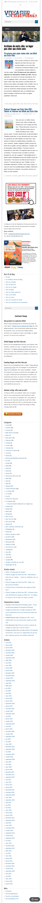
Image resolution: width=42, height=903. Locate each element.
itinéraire (8, 486)
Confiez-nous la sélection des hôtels (22, 326)
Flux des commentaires (12, 896)
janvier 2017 (9, 787)
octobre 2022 (9, 711)
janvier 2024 (9, 701)
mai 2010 (8, 876)
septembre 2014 (10, 820)
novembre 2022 (10, 708)
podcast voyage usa (11, 534)
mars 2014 (9, 825)
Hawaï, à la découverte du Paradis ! (16, 572)
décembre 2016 (10, 790)
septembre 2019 (10, 749)
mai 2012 (8, 840)
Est (7, 460)
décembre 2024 (10, 673)
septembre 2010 (10, 871)
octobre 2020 (9, 734)
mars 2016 (9, 797)
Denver (8, 455)
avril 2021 (8, 726)
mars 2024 (9, 696)
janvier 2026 (9, 647)
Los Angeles (9, 501)
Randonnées (9, 539)
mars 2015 (9, 810)
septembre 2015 (10, 800)
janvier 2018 (9, 769)
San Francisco (10, 547)
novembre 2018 (10, 754)
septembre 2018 (10, 759)
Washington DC (10, 565)
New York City (28, 103)
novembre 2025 (10, 652)
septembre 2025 (10, 658)
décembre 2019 (10, 746)
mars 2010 (9, 878)
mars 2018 (9, 767)
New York (8, 516)
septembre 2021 (10, 724)
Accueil (8, 277)
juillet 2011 (9, 851)
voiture (7, 557)
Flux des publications (12, 893)
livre (7, 496)
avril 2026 (8, 642)
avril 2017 (8, 779)
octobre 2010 (9, 868)
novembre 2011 (10, 845)
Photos (8, 532)
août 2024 (8, 683)
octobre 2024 (9, 678)
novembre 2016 (10, 792)
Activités (8, 427)
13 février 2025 (28, 114)
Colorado (8, 448)
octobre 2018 (9, 757)
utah (7, 554)
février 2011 (9, 858)
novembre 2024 (10, 675)
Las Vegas (9, 491)
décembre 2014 (10, 818)
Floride (7, 463)
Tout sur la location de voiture (14, 300)
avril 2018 (8, 764)
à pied (7, 425)
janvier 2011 (9, 861)
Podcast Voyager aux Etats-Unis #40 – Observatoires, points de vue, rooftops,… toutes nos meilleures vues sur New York (22, 577)
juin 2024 (8, 688)
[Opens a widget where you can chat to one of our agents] (34, 899)
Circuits (8, 445)
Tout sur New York (11, 284)
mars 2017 (9, 782)
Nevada (8, 514)
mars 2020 (9, 744)
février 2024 (9, 698)
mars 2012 (9, 843)
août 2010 (8, 873)
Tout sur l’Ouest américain (13, 292)
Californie (8, 440)
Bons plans (9, 103)
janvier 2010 (9, 884)
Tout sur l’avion (10, 297)
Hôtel (18, 103)
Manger (8, 509)
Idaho (7, 483)
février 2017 (9, 785)
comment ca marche (11, 175)
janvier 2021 (9, 729)
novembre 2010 (10, 866)
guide (14, 103)
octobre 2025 (9, 655)
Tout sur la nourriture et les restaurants (16, 302)
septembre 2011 (10, 848)
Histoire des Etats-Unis (12, 476)
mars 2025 (9, 665)
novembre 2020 (10, 731)
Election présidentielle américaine (15, 458)
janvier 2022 (9, 719)
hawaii (7, 471)
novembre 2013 (10, 828)
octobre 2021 (9, 721)
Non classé (36, 103)
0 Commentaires (29, 58)
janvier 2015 (9, 815)
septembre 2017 (10, 777)
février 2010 (9, 881)
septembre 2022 (10, 713)
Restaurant (9, 542)
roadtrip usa (9, 544)
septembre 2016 (10, 795)
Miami (7, 511)
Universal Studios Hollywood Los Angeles (19, 504)
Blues (7, 435)
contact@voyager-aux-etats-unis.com (19, 234)
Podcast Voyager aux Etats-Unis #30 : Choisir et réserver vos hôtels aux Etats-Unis (21, 110)
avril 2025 (8, 663)
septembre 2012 (10, 838)
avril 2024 (8, 693)
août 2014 (8, 823)
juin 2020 (8, 739)
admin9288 (9, 58)
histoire (8, 473)
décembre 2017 (10, 772)
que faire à (9, 537)
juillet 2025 (9, 660)
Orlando (8, 524)
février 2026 (9, 645)
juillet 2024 (9, 686)
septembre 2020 (10, 736)
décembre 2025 (10, 650)
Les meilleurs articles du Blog (14, 279)
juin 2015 (8, 805)
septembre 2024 (10, 680)
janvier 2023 (9, 706)
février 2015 (9, 812)
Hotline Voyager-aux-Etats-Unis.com (23, 349)
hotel (21, 103)
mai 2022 (8, 716)
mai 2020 (8, 741)
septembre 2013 (10, 833)
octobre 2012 (9, 835)
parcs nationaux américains (13, 526)
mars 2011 (8, 856)
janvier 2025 (9, 670)
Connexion (9, 891)
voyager (8, 559)
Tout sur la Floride (11, 282)
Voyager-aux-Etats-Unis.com (13, 114)
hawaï (7, 468)
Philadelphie (9, 529)
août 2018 (8, 762)
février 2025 (9, 668)
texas (7, 552)
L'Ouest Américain (11, 488)
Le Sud (8, 493)
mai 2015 (8, 807)
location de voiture (11, 498)
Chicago (8, 443)
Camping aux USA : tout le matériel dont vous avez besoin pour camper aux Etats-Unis (21, 612)
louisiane (8, 506)
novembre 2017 (10, 774)
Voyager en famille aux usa (13, 562)
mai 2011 (8, 853)
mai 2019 (8, 752)
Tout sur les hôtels (11, 294)
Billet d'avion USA (11, 432)
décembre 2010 (10, 863)
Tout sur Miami (10, 289)
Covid (7, 453)
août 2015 (8, 802)
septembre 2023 (10, 703)
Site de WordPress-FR (12, 898)
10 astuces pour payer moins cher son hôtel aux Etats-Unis (20, 54)
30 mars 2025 (18, 58)
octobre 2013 (9, 830)
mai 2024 (8, 691)
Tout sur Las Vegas (11, 287)
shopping (8, 549)
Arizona (8, 430)
